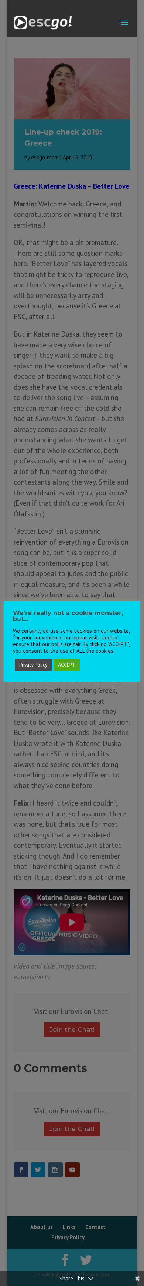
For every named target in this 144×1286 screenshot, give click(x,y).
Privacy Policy (33, 665)
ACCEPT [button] (66, 665)
